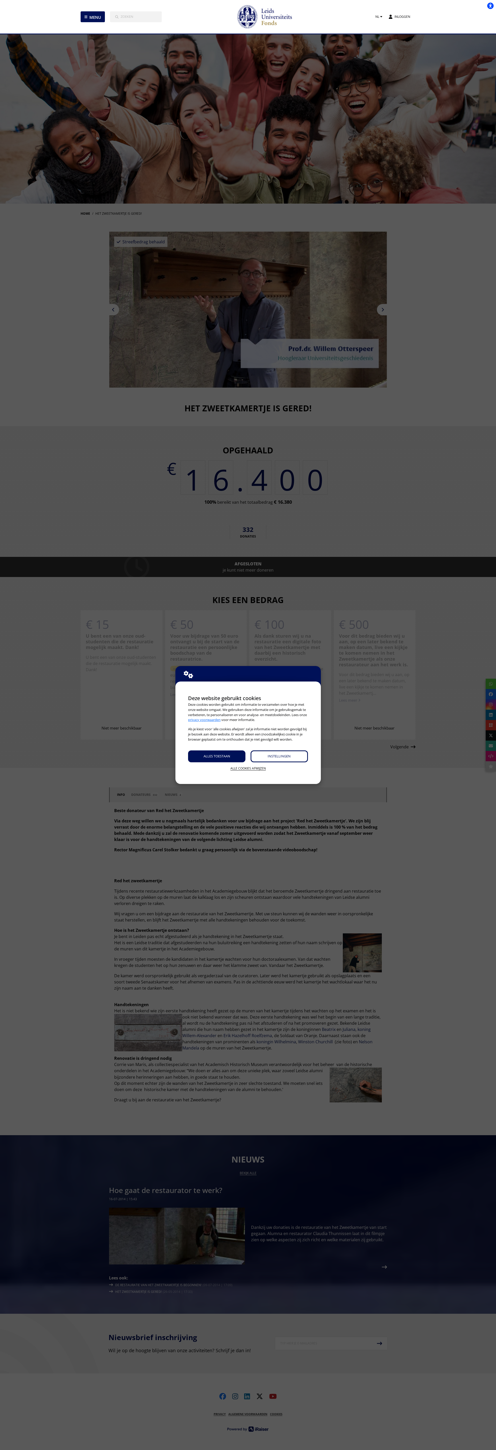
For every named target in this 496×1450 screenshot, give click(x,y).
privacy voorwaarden (204, 719)
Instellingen (279, 756)
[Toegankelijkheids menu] (490, 6)
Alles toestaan (217, 756)
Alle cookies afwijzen (248, 768)
